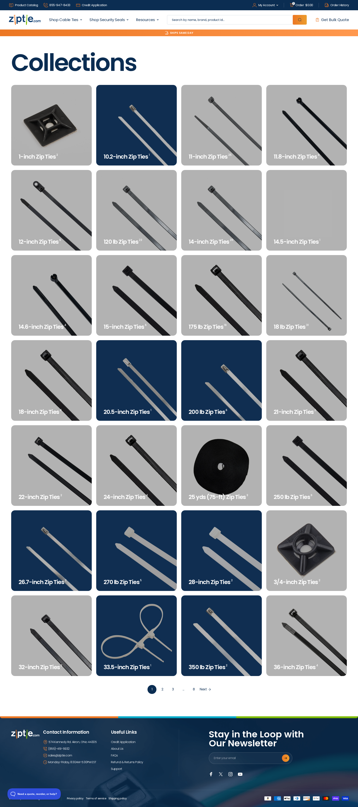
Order (303, 5)
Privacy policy (75, 798)
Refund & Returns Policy (127, 762)
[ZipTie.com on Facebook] (211, 774)
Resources (145, 19)
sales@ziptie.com (60, 755)
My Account (266, 5)
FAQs (114, 755)
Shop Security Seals (107, 19)
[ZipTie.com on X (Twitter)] (221, 774)
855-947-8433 (59, 5)
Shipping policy (118, 798)
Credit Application (94, 5)
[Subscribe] (285, 758)
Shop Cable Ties (63, 19)
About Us (117, 749)
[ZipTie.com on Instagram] (230, 774)
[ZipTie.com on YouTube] (240, 774)
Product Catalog (26, 5)
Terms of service (96, 798)
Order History (339, 5)
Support (116, 769)
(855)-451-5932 (59, 749)
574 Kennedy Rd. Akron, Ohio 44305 (72, 742)
